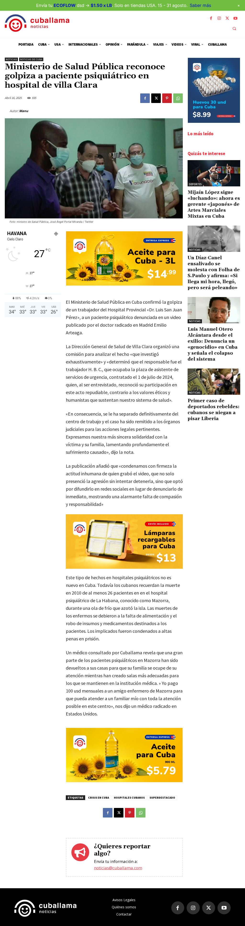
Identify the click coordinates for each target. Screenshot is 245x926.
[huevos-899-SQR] (214, 121)
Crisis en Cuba (98, 797)
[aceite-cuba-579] (124, 781)
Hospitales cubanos (129, 797)
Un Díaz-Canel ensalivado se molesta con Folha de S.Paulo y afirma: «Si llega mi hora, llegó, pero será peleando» (214, 273)
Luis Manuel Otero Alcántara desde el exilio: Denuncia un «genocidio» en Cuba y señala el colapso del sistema (213, 344)
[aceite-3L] (124, 284)
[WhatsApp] (178, 98)
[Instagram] (219, 18)
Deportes (195, 184)
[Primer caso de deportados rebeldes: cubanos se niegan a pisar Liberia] (214, 381)
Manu (23, 111)
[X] (227, 18)
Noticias (11, 59)
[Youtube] (235, 18)
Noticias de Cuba (31, 59)
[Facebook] (211, 18)
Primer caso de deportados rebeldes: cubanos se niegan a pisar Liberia (213, 410)
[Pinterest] (167, 98)
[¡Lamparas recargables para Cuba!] (124, 541)
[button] (234, 28)
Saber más (200, 5)
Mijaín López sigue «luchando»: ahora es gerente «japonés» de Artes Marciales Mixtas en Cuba (214, 204)
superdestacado (162, 797)
